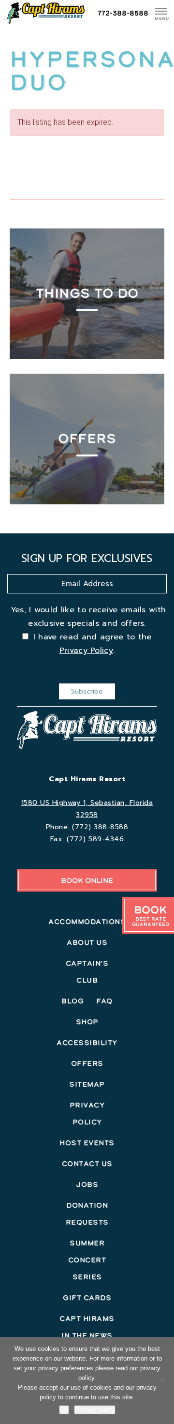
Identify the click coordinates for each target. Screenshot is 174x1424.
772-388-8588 (123, 13)
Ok (64, 1409)
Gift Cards (87, 1298)
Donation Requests (87, 1213)
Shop (87, 1022)
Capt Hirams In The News (87, 1327)
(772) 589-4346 (95, 839)
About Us (87, 942)
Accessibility (87, 1042)
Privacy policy (95, 1409)
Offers (87, 1063)
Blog (72, 1001)
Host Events (87, 1143)
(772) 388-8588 (100, 827)
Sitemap (87, 1084)
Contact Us (87, 1163)
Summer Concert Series (87, 1260)
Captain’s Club (87, 971)
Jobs (87, 1184)
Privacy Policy (86, 650)
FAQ (104, 1001)
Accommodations (87, 921)
